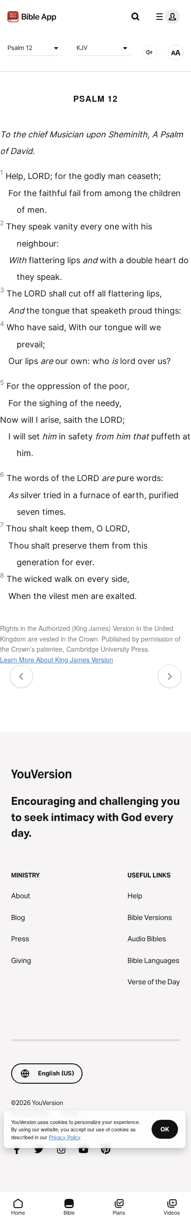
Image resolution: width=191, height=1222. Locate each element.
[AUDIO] (149, 52)
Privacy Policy (65, 1137)
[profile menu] (166, 16)
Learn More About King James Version (56, 659)
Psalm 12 (19, 47)
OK (164, 1129)
